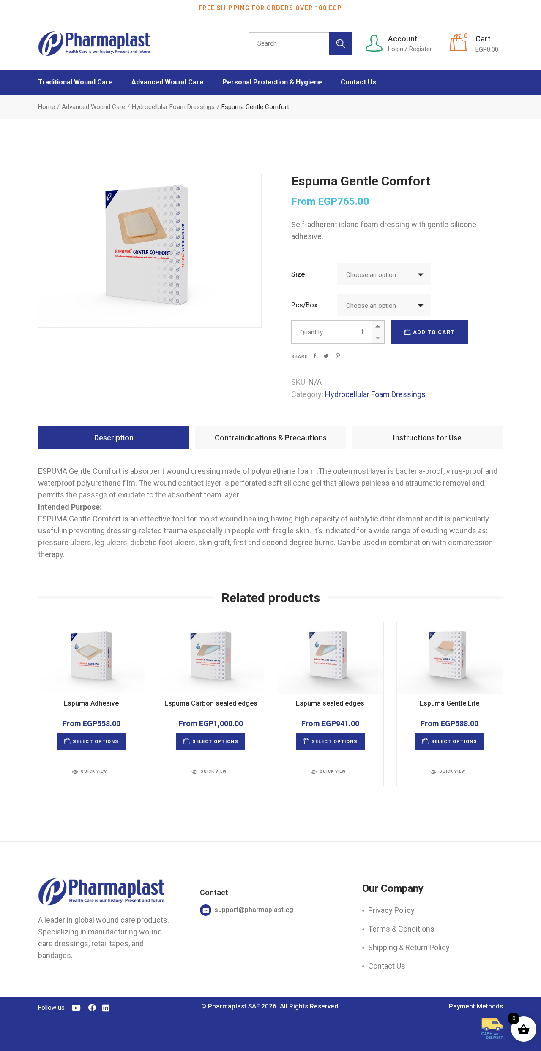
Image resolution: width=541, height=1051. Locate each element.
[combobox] (384, 274)
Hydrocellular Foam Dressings (375, 394)
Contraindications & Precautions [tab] (271, 437)
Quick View (94, 771)
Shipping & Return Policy (409, 947)
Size (298, 274)
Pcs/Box (304, 305)
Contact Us (386, 965)
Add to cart (433, 332)
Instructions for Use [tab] (427, 437)
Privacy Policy (391, 910)
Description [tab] (114, 437)
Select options (96, 741)
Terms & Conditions (401, 928)
